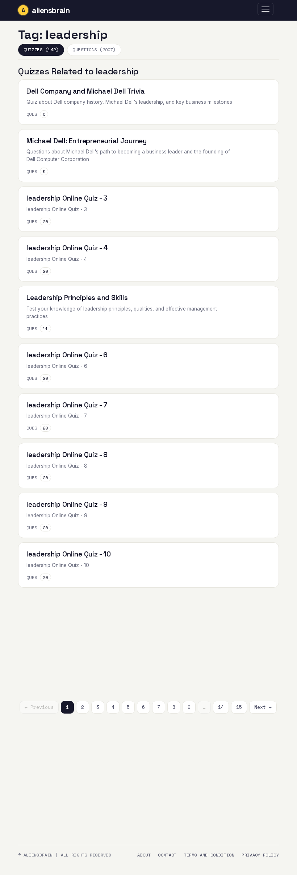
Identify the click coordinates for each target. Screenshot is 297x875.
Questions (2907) (94, 49)
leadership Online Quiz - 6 (67, 355)
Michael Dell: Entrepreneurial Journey (86, 140)
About (144, 855)
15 (239, 707)
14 (221, 707)
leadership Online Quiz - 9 (67, 504)
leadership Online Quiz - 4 (67, 247)
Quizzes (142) (41, 49)
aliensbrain (51, 10)
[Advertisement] (148, 643)
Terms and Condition (209, 855)
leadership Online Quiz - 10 (68, 554)
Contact (167, 855)
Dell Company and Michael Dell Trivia (85, 91)
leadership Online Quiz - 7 (66, 405)
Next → (263, 707)
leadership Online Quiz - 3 (67, 198)
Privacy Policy (260, 855)
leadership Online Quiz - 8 (67, 454)
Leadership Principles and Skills (77, 297)
